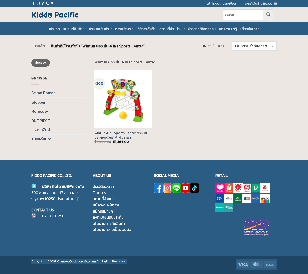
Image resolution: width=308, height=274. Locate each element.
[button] (261, 3)
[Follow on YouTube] (52, 3)
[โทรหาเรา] (47, 3)
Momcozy (39, 111)
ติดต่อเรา (100, 192)
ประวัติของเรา (103, 186)
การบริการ (123, 28)
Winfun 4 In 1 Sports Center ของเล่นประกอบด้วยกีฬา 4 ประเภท (121, 135)
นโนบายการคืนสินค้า (109, 223)
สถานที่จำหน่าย (170, 28)
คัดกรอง (40, 63)
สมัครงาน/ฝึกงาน (106, 205)
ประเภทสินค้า (99, 28)
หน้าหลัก (38, 46)
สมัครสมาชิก (103, 211)
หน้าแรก (54, 28)
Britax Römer (43, 93)
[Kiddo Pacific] (55, 14)
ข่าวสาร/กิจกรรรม (202, 28)
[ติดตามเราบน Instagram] (38, 3)
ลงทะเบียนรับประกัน (108, 217)
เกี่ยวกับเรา (248, 28)
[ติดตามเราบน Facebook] (33, 3)
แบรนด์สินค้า (73, 28)
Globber (38, 102)
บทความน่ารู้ (228, 28)
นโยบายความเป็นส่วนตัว (112, 229)
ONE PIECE (40, 120)
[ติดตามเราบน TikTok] (42, 3)
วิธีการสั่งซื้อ (147, 28)
